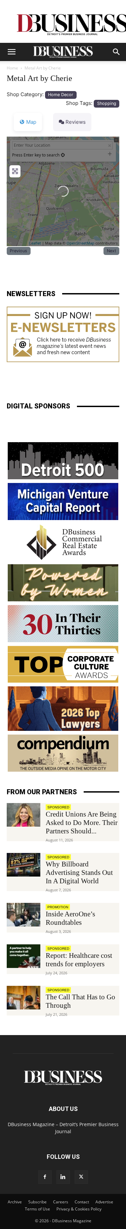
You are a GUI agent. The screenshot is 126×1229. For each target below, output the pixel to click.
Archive (15, 1202)
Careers (60, 1202)
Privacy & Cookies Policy (78, 1209)
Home (12, 68)
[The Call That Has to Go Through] (23, 997)
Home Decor (60, 94)
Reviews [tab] (76, 122)
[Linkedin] (63, 1177)
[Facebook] (45, 1177)
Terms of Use (37, 1209)
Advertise (104, 1202)
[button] (11, 52)
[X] (81, 1177)
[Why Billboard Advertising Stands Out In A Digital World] (23, 865)
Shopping (106, 103)
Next (111, 250)
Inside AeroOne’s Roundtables (70, 918)
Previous (18, 250)
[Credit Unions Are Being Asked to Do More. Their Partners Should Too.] (23, 815)
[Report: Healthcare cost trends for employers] (23, 956)
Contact (82, 1202)
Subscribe (37, 1202)
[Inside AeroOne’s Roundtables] (23, 914)
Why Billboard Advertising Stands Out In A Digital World (79, 872)
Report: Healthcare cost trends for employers (79, 959)
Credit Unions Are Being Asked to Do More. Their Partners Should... (82, 822)
